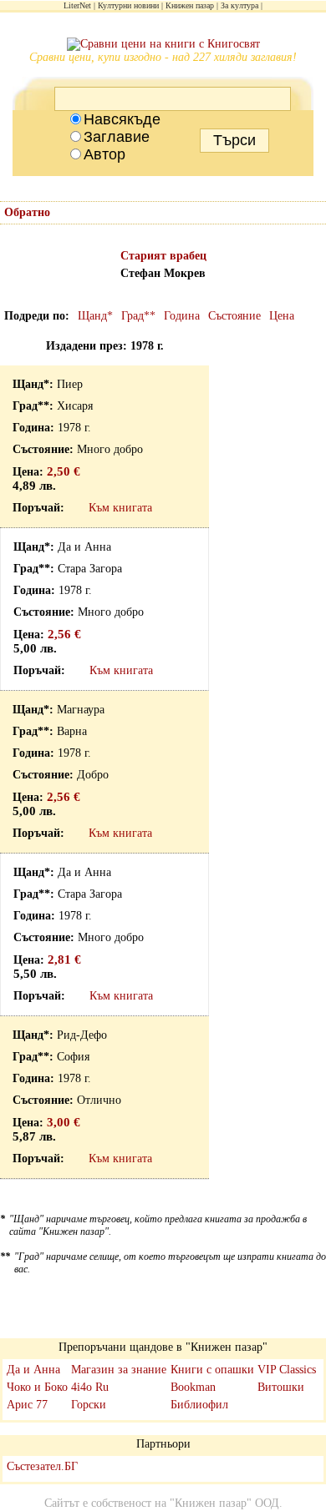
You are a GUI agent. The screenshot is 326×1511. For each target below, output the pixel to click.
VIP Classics (286, 1369)
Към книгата (120, 507)
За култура (239, 5)
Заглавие (117, 136)
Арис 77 (27, 1404)
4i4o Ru (90, 1387)
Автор (104, 154)
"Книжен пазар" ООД (224, 1503)
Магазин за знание (118, 1369)
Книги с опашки (212, 1369)
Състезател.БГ (42, 1466)
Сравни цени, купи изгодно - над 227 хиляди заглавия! (163, 57)
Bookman (193, 1387)
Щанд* (95, 316)
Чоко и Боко (37, 1387)
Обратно (27, 212)
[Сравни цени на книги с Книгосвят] (163, 44)
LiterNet (77, 5)
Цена (281, 316)
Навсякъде (122, 119)
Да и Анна (33, 1369)
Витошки (280, 1387)
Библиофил (199, 1404)
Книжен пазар (190, 5)
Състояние (234, 316)
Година (182, 316)
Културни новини (128, 5)
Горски (88, 1404)
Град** (138, 316)
